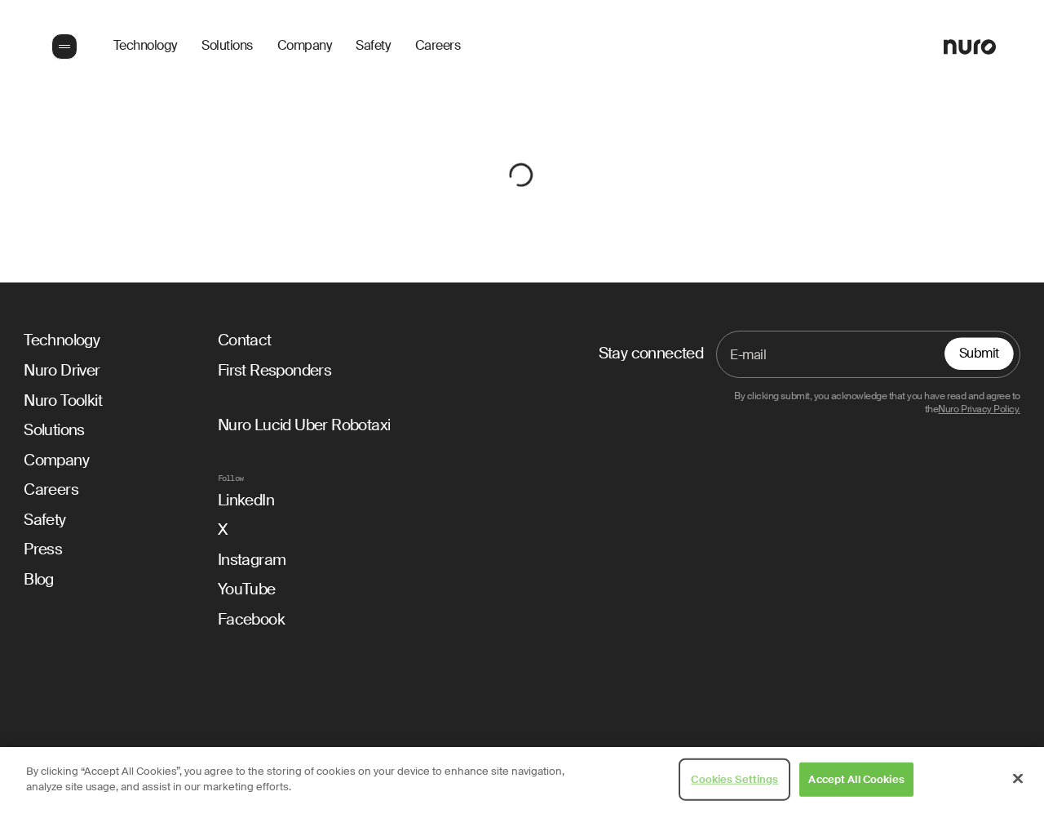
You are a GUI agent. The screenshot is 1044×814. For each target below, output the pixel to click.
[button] (62, 46)
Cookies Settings (734, 779)
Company (304, 46)
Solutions (227, 46)
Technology (145, 46)
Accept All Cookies (856, 779)
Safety (373, 46)
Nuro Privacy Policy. (979, 409)
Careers (438, 46)
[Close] (1018, 778)
